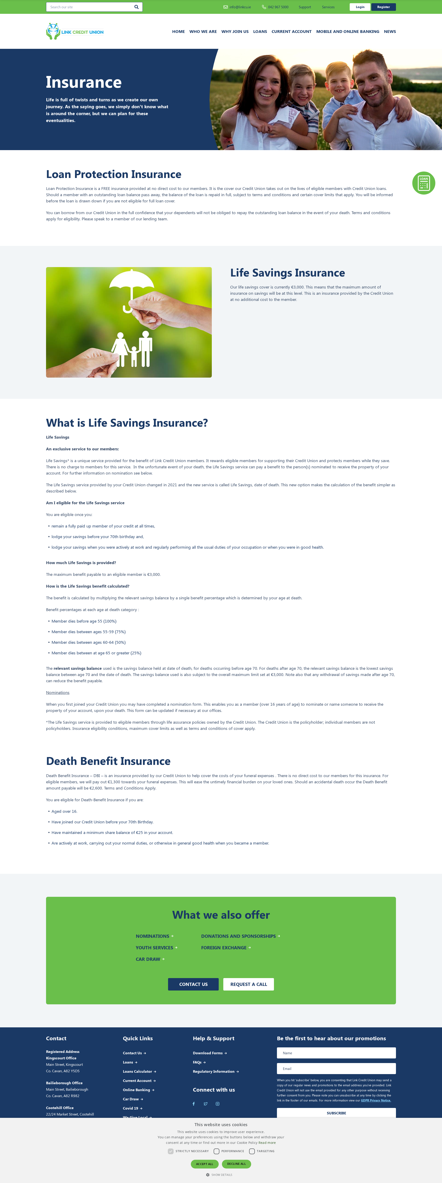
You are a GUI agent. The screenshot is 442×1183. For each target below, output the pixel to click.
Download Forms (208, 1052)
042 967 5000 (278, 7)
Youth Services (154, 947)
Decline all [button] (236, 1164)
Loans (260, 31)
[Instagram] (217, 1103)
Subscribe (336, 1112)
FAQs (197, 1062)
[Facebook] (193, 1103)
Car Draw (131, 1098)
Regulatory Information (214, 1071)
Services (328, 7)
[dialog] (221, 1150)
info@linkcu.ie (240, 7)
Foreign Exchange (224, 947)
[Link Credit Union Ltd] (89, 31)
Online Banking (136, 1089)
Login (360, 7)
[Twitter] (205, 1103)
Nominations (152, 936)
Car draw (148, 959)
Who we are (203, 31)
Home (178, 31)
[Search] (136, 7)
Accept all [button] (204, 1164)
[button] (220, 1174)
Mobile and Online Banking (347, 31)
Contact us (193, 984)
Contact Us (132, 1052)
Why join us (235, 31)
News (390, 31)
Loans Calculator (137, 1071)
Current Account (292, 31)
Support (305, 7)
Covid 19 (130, 1108)
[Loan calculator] (423, 183)
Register (383, 7)
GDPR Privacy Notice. (376, 1100)
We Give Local (135, 1117)
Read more (267, 1142)
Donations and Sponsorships (238, 936)
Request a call (248, 984)
